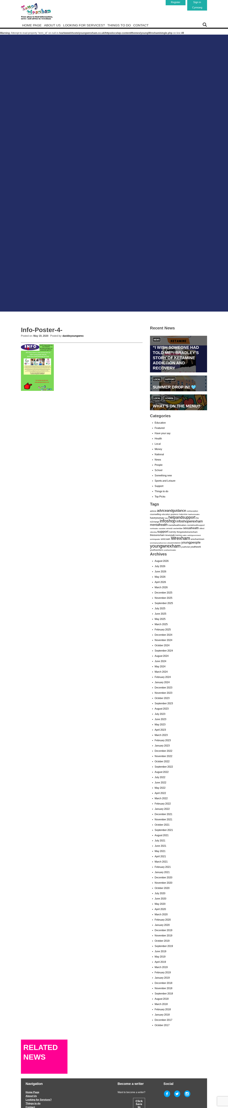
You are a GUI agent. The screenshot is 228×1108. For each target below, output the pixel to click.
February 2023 (163, 740)
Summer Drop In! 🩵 (174, 387)
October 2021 (162, 824)
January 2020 (162, 925)
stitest (201, 528)
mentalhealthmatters (177, 525)
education (166, 514)
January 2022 (162, 809)
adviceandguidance (171, 510)
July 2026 (160, 566)
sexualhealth (191, 528)
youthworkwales (170, 550)
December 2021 (163, 814)
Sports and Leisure (165, 480)
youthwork (195, 547)
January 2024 (162, 682)
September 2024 (164, 650)
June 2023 (160, 719)
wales (184, 535)
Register (175, 2)
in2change (154, 522)
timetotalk (170, 535)
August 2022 (162, 772)
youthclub (185, 547)
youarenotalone (174, 543)
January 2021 (162, 872)
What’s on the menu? (176, 406)
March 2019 (161, 967)
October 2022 (162, 761)
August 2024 (162, 656)
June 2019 (160, 951)
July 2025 (160, 608)
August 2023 (162, 708)
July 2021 (160, 840)
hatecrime (183, 514)
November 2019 (163, 935)
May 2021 (160, 851)
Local (157, 379)
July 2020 (160, 893)
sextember (178, 528)
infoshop (168, 521)
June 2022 (160, 782)
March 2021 (161, 861)
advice (153, 511)
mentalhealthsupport (196, 525)
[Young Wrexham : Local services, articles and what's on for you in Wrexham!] (37, 11)
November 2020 (163, 882)
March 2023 (161, 735)
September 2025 (164, 603)
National (159, 454)
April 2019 (160, 962)
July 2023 (160, 714)
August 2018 (162, 999)
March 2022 (161, 798)
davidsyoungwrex (73, 336)
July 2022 (160, 777)
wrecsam (165, 539)
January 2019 (162, 977)
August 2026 (162, 561)
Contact (141, 25)
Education (160, 422)
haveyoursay (157, 517)
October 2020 (162, 888)
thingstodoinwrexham (187, 532)
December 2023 (163, 687)
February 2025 (163, 629)
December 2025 (163, 592)
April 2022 (160, 793)
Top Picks (160, 496)
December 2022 (163, 751)
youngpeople (191, 542)
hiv (197, 518)
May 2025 (160, 619)
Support (170, 379)
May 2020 (160, 904)
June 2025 (160, 613)
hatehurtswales (194, 514)
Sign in (197, 2)
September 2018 (164, 993)
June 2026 (160, 571)
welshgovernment (194, 535)
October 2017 (162, 1025)
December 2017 (163, 1020)
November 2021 (163, 819)
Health (158, 438)
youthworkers (156, 550)
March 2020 (161, 914)
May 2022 (160, 788)
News (157, 340)
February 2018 (163, 1009)
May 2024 (160, 666)
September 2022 (164, 766)
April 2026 (160, 582)
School (169, 398)
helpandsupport (181, 517)
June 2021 (160, 846)
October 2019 (162, 940)
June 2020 (160, 898)
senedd (169, 528)
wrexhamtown (197, 539)
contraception (192, 511)
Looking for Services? (84, 25)
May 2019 (160, 956)
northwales (154, 528)
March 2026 (161, 587)
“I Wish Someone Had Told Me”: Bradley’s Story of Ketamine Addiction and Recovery (176, 357)
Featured (160, 428)
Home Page (32, 25)
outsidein (162, 528)
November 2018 (163, 988)
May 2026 (160, 576)
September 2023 (164, 703)
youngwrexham (165, 545)
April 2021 (160, 856)
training (178, 535)
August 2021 (162, 835)
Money (158, 449)
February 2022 (163, 803)
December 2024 (163, 635)
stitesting (153, 532)
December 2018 (163, 983)
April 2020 (160, 909)
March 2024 (161, 671)
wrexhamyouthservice (158, 543)
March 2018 (161, 1004)
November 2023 (163, 693)
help (166, 518)
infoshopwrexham (189, 521)
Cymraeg (197, 7)
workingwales (155, 539)
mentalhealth (159, 524)
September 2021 (164, 830)
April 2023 (160, 729)
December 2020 (163, 877)
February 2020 (163, 919)
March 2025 (161, 624)
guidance (175, 514)
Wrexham (180, 538)
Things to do (119, 25)
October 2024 (162, 645)
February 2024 (163, 677)
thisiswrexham (157, 535)
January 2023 (162, 745)
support (162, 531)
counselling (155, 514)
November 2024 (163, 640)
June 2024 (160, 661)
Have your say (162, 433)
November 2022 (163, 756)
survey (172, 531)
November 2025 (163, 598)
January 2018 (162, 1014)
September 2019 (164, 946)
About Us (52, 25)
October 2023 (162, 698)
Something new (163, 475)
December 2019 (163, 930)
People (159, 465)
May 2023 (160, 724)
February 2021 (163, 867)
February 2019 (163, 972)
